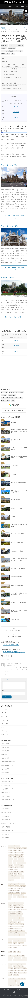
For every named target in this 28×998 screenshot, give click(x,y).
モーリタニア (11, 932)
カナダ (14, 951)
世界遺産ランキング (7, 781)
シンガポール (23, 886)
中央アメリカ (5, 720)
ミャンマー (21, 894)
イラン (24, 941)
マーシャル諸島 (11, 985)
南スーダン (22, 934)
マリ (20, 928)
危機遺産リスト (6, 754)
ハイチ (15, 972)
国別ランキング (6, 796)
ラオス (14, 896)
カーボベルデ (16, 907)
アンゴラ (16, 903)
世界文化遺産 (16, 112)
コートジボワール (20, 913)
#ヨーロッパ (4, 45)
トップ (3, 6)
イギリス (24, 28)
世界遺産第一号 (6, 819)
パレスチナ (24, 945)
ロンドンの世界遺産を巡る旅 (11, 645)
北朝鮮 (22, 896)
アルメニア (24, 848)
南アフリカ (17, 934)
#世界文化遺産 (11, 48)
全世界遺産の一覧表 (7, 765)
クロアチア (15, 856)
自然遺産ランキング (7, 789)
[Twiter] (14, 992)
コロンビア (11, 957)
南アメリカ (5, 723)
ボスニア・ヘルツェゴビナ (13, 871)
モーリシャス (22, 930)
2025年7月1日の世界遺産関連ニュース (14, 652)
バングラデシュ (11, 892)
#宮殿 (8, 53)
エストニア (16, 852)
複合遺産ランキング (7, 792)
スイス (15, 858)
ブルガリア (22, 867)
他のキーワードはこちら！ (9, 823)
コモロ (14, 911)
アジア (4, 712)
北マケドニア (11, 880)
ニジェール (22, 924)
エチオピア (15, 905)
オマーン (10, 943)
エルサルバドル (22, 964)
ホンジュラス (15, 974)
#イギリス (11, 45)
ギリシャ (10, 856)
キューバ (10, 966)
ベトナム (10, 894)
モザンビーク (11, 930)
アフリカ (4, 731)
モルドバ (19, 873)
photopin (21, 296)
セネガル (10, 920)
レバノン (15, 947)
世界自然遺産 (5, 747)
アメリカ (10, 951)
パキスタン (18, 892)
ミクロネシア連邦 (19, 985)
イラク (20, 941)
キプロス (16, 854)
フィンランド (11, 867)
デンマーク (19, 863)
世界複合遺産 (5, 751)
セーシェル (15, 920)
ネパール (18, 890)
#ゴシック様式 (18, 51)
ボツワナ (21, 926)
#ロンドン (3, 48)
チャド (10, 922)
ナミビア (16, 924)
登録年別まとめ (6, 809)
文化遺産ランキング (7, 785)
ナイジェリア (11, 924)
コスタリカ (21, 966)
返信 (6, 674)
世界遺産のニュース (7, 837)
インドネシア (15, 884)
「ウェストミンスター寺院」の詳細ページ (14, 269)
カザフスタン (11, 886)
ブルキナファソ (11, 926)
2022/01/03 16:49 (11, 665)
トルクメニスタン (12, 890)
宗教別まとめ (5, 816)
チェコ (14, 863)
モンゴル (10, 896)
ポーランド (11, 873)
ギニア (18, 909)
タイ (15, 888)
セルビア (10, 863)
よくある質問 (5, 769)
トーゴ (19, 922)
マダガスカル (11, 928)
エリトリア (21, 905)
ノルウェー (11, 865)
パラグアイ (24, 957)
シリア (10, 945)
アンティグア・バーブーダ (13, 964)
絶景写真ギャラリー (7, 830)
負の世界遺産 (5, 758)
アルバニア (18, 848)
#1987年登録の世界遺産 (7, 51)
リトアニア (22, 875)
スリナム (15, 957)
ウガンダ (21, 903)
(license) (25, 296)
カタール (15, 943)
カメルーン (11, 907)
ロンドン (12, 29)
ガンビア (10, 909)
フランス (16, 867)
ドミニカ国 (24, 970)
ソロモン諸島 (23, 978)
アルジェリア (11, 903)
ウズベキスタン (21, 884)
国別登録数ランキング (8, 799)
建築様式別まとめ (7, 812)
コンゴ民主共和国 (12, 913)
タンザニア (21, 920)
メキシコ (19, 951)
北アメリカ (5, 716)
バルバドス (20, 972)
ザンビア (19, 915)
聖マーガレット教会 (7, 278)
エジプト (10, 905)
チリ (20, 957)
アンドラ (10, 850)
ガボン (22, 907)
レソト (25, 932)
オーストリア (11, 854)
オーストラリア (11, 978)
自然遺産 (22, 6)
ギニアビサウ (23, 909)
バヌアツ (18, 980)
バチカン (21, 865)
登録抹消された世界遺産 (8, 761)
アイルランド (17, 846)
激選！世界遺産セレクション (9, 827)
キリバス (17, 978)
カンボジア (17, 886)
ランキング (9, 6)
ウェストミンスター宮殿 (9, 165)
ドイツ (24, 863)
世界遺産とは (5, 772)
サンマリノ (21, 856)
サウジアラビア (21, 943)
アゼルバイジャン (12, 848)
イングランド (5, 29)
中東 (3, 727)
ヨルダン (10, 947)
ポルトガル (22, 871)
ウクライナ (11, 852)
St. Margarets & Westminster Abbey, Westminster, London (17, 296)
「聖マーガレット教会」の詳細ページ (14, 318)
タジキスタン (19, 888)
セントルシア (11, 970)
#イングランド (19, 45)
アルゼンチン (11, 955)
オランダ (21, 852)
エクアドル (22, 955)
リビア (16, 932)
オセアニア (5, 734)
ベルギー (15, 869)
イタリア (19, 850)
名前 (3, 690)
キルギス (21, 854)
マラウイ (16, 928)
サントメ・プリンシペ (12, 915)
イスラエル (15, 941)
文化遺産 (15, 6)
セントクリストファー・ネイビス (20, 968)
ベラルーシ (11, 869)
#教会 (13, 53)
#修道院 (3, 53)
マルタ (15, 873)
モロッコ (16, 930)
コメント (5, 659)
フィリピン (23, 892)
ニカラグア (11, 972)
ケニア (10, 911)
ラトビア (16, 875)
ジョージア (11, 858)
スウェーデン (20, 858)
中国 (18, 896)
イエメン (10, 941)
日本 (25, 896)
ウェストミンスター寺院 (9, 226)
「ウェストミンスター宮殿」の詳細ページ (14, 217)
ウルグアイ (17, 955)
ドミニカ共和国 (17, 970)
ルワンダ (20, 932)
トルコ (14, 945)
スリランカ (11, 888)
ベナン (17, 926)
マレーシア (15, 894)
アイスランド (11, 846)
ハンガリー (16, 865)
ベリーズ (10, 974)
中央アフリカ (11, 934)
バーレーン (19, 945)
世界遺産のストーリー (8, 834)
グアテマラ (15, 966)
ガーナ (14, 909)
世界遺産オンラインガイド (14, 2)
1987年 (16, 117)
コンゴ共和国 (19, 911)
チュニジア (15, 922)
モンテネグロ (11, 875)
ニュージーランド (12, 980)
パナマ (25, 972)
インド (10, 884)
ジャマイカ (11, 968)
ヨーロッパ (18, 28)
